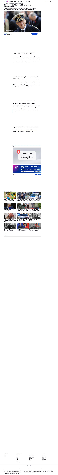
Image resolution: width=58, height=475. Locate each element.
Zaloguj (50, 1)
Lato (29, 459)
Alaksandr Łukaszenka (44, 457)
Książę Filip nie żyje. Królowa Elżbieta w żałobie (24, 53)
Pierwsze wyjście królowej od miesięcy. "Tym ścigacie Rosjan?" (27, 129)
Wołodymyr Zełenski (44, 459)
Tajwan (17, 459)
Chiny (29, 456)
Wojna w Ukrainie (31, 458)
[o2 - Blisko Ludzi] (7, 1)
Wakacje (30, 460)
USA (17, 460)
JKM (6, 33)
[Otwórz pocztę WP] (45, 1)
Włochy (17, 457)
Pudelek (5, 456)
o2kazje (15, 1)
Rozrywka (21, 1)
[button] (47, 1)
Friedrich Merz (43, 460)
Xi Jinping (43, 458)
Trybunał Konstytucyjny (31, 457)
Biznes (29, 1)
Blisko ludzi (11, 1)
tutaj (18, 473)
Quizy (18, 1)
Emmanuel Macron (44, 456)
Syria (17, 458)
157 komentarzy (38, 174)
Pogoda (26, 1)
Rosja (17, 456)
